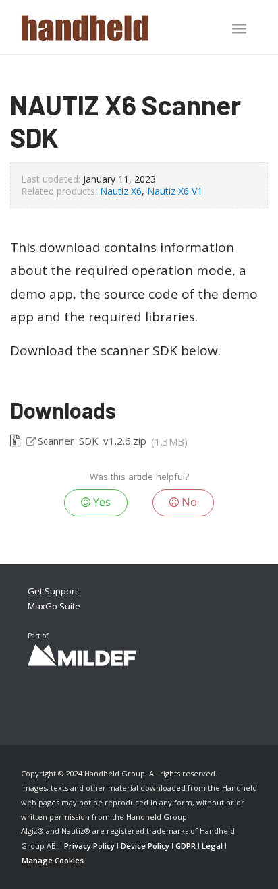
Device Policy (145, 845)
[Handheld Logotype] (115, 27)
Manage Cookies (53, 860)
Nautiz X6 (121, 191)
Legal (212, 845)
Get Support (53, 591)
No (188, 502)
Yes (100, 502)
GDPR (185, 845)
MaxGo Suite (54, 606)
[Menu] (239, 28)
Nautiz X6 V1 (174, 191)
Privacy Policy (89, 845)
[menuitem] (239, 29)
